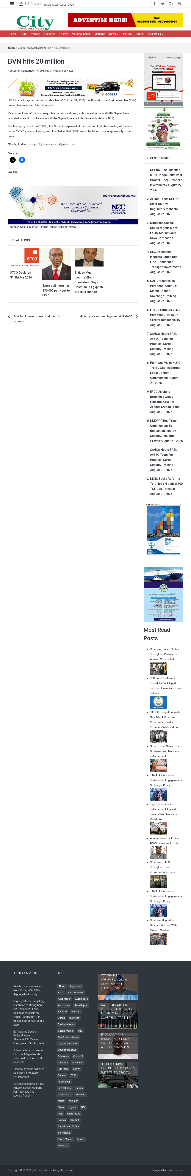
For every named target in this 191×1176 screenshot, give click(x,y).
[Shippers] (163, 594)
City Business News (40, 1170)
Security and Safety (68, 1126)
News (112, 33)
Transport (63, 1145)
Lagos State (64, 1094)
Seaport (75, 1120)
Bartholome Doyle (24, 1031)
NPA (83, 1107)
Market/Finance (81, 33)
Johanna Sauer (22, 1050)
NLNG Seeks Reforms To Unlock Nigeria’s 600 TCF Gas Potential (166, 484)
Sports (140, 33)
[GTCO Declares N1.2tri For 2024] (24, 257)
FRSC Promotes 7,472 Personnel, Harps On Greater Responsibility (165, 315)
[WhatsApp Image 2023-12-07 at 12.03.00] (163, 529)
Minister (73, 1101)
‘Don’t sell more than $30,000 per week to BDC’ (56, 290)
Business (74, 1017)
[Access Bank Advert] (73, 87)
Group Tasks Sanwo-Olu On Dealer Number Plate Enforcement (165, 751)
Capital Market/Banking (32, 47)
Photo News (73, 1113)
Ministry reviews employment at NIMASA (105, 316)
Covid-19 (78, 1056)
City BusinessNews (61, 70)
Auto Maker (64, 998)
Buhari (61, 1017)
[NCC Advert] (73, 205)
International (64, 1088)
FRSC (73, 1075)
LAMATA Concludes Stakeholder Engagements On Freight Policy (166, 780)
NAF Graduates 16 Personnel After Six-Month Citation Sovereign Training (117, 1011)
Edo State (63, 1069)
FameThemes (175, 1170)
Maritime (100, 33)
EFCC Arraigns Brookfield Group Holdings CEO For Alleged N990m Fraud (117, 1041)
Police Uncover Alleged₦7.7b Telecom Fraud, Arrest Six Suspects (28, 1039)
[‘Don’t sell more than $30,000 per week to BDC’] (56, 263)
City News (63, 1056)
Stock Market (65, 1139)
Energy (64, 33)
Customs (63, 1062)
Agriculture (76, 986)
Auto (23, 33)
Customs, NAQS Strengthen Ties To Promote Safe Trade (162, 867)
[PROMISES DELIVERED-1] (163, 128)
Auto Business (76, 992)
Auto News (64, 1005)
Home (13, 33)
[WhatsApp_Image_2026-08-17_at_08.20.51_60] (163, 79)
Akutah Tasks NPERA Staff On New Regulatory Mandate (164, 204)
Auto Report (81, 1005)
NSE (60, 1113)
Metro (61, 1101)
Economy (49, 33)
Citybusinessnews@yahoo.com (57, 144)
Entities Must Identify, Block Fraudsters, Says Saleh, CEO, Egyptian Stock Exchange (89, 282)
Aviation (35, 33)
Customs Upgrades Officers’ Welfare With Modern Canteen (163, 925)
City (80, 1030)
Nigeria (72, 1107)
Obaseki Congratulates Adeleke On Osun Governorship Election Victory (114, 980)
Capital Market (65, 1030)
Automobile (81, 998)
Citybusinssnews (67, 1049)
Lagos (79, 1088)
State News (64, 1132)
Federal (62, 1075)
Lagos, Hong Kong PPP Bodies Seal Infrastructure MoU (28, 1020)
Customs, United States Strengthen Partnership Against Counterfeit (164, 654)
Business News (66, 1024)
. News (61, 986)
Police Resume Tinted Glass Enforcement (28, 1073)
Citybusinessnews (68, 1043)
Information (64, 1081)
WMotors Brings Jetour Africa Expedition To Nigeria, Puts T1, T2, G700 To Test (118, 1068)
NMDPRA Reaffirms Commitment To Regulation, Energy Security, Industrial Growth (163, 431)
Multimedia (154, 33)
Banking (63, 227)
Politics (127, 33)
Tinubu (80, 1139)
